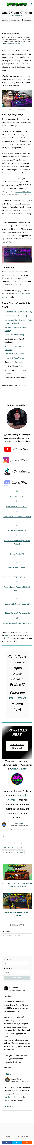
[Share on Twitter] (17, 1142)
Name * (7, 960)
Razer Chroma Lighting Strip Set (15, 577)
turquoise (5, 857)
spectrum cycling (8, 852)
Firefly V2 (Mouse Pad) (14, 335)
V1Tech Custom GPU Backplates (17, 613)
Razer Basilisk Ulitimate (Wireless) (17, 516)
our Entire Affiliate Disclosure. (12, 43)
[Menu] (2, 4)
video (7, 635)
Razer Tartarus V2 (17, 496)
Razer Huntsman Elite (17, 530)
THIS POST (17, 698)
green (15, 843)
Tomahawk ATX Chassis (14, 358)
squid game (20, 852)
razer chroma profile (9, 847)
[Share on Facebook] (7, 1142)
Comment (7, 932)
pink (22, 843)
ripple (20, 847)
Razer (9, 829)
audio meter (6, 843)
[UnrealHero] (17, 4)
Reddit (23, 795)
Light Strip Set (15, 362)
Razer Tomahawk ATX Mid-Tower (17, 623)
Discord (11, 799)
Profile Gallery (18, 768)
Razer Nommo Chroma (17, 568)
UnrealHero (18, 15)
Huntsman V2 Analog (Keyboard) (18, 312)
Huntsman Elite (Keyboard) (16, 316)
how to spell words (23, 191)
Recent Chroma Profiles (19, 829)
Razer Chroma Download (17, 746)
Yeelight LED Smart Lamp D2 (17, 604)
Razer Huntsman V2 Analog (17, 506)
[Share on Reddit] (27, 1142)
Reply (8, 1074)
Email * (8, 969)
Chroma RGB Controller (14, 354)
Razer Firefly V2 (17, 554)
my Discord (10, 1097)
